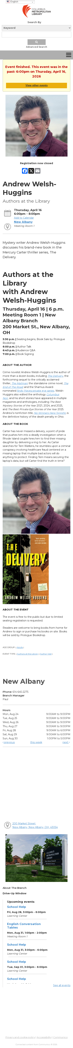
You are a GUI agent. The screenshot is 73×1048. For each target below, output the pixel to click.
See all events (61, 985)
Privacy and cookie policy (20, 1037)
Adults (20, 647)
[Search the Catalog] (36, 42)
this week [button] (36, 742)
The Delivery (55, 376)
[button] (68, 54)
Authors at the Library (27, 654)
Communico (60, 1037)
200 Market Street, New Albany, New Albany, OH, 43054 (35, 825)
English (14, 1)
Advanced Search (36, 47)
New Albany (23, 222)
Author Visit (46, 654)
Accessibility (44, 1037)
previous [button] (9, 742)
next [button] (66, 742)
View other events (37, 85)
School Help (16, 907)
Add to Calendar (24, 217)
